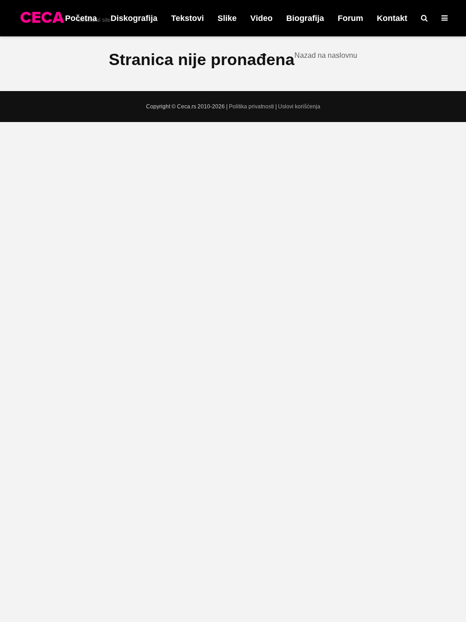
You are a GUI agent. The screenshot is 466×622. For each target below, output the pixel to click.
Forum (350, 18)
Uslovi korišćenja (299, 106)
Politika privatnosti (251, 106)
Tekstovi (187, 18)
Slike (227, 18)
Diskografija (134, 18)
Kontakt (392, 18)
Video (261, 18)
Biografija (305, 18)
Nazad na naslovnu (325, 55)
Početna (81, 18)
